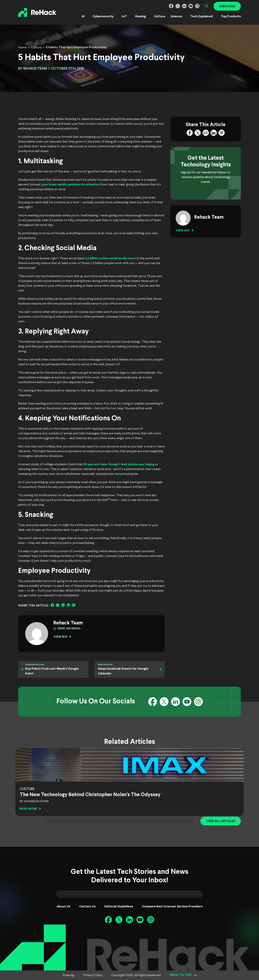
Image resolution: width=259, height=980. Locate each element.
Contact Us (87, 906)
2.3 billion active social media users (110, 258)
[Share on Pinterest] (73, 605)
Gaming (140, 16)
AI (83, 16)
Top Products (231, 16)
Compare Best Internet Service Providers (172, 906)
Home (22, 47)
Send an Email (69, 628)
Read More (28, 808)
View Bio (60, 636)
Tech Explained (201, 16)
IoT (124, 16)
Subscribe (227, 6)
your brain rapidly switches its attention (71, 184)
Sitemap (68, 975)
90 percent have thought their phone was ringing (118, 464)
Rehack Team (35, 68)
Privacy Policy (92, 975)
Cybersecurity (103, 16)
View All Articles (220, 821)
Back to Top (181, 975)
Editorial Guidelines (118, 906)
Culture (159, 16)
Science (176, 16)
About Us (63, 906)
